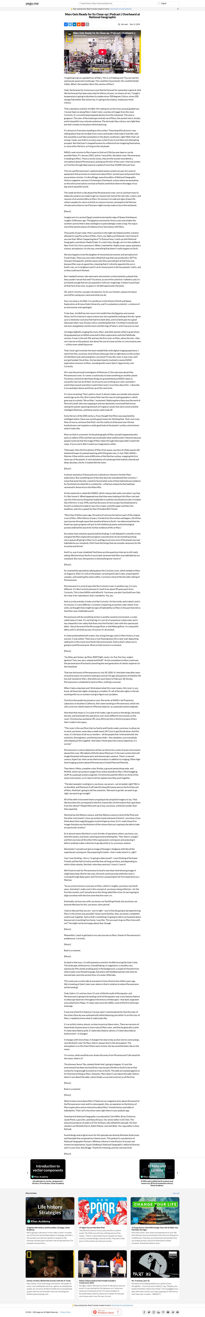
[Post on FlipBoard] (83, 24)
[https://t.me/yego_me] (173, 1312)
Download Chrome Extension (121, 9)
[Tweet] (70, 24)
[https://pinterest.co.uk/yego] (163, 1312)
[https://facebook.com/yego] (144, 1312)
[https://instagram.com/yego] (154, 1312)
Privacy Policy (65, 1312)
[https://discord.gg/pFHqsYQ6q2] (177, 1312)
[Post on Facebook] (66, 24)
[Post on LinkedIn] (74, 24)
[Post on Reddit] (79, 24)
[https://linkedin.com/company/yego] (158, 1312)
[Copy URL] (87, 24)
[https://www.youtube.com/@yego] (168, 1312)
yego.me (32, 3)
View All (176, 1193)
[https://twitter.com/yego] (149, 1312)
